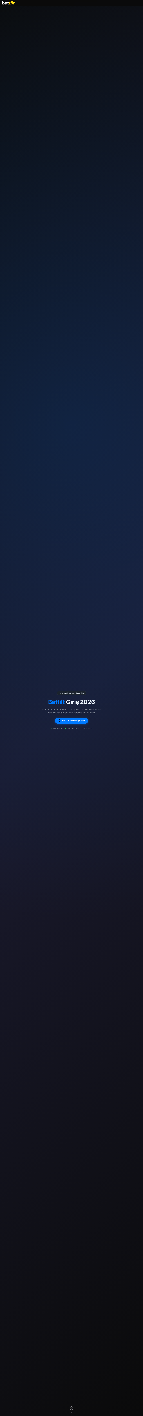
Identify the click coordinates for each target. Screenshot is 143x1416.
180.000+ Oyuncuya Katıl (73, 721)
